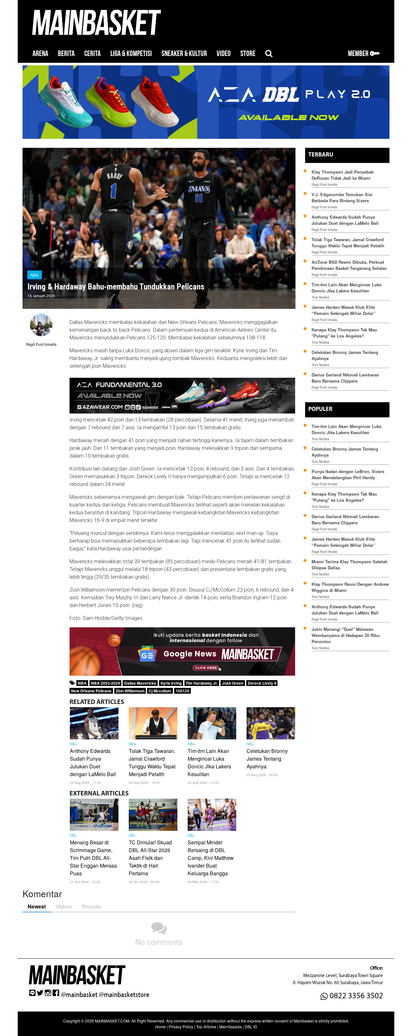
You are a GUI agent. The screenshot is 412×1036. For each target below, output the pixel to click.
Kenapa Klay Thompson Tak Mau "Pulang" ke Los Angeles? (344, 333)
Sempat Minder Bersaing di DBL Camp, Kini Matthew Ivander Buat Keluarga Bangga (211, 858)
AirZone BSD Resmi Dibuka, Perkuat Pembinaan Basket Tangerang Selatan (349, 265)
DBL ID (251, 1026)
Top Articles (206, 1026)
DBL (73, 836)
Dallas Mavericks (140, 683)
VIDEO (224, 53)
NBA (35, 275)
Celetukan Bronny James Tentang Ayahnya (267, 758)
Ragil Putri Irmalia (324, 184)
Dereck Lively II (262, 683)
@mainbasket (79, 995)
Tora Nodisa (320, 297)
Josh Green (232, 683)
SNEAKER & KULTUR (184, 53)
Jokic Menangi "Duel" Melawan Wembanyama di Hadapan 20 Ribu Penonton (346, 635)
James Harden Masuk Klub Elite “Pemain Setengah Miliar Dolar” (344, 310)
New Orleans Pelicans (91, 691)
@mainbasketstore (124, 995)
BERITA (66, 53)
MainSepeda (230, 1026)
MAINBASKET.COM (112, 1020)
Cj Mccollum (160, 691)
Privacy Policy (181, 1026)
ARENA (40, 53)
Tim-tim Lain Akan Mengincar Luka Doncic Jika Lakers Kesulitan (209, 762)
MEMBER (359, 53)
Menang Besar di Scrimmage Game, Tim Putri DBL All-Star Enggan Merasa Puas (93, 858)
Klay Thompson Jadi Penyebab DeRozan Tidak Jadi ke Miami (343, 175)
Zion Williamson (130, 691)
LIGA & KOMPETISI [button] (131, 53)
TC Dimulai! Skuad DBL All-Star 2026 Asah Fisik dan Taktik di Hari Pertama (150, 858)
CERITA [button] (92, 53)
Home (160, 1026)
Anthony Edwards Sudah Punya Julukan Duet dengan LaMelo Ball (93, 762)
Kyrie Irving (171, 683)
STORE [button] (248, 53)
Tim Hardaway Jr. (202, 683)
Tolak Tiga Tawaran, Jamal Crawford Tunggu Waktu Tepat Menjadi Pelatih (152, 762)
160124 (182, 691)
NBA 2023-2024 (105, 683)
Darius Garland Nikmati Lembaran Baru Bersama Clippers (345, 378)
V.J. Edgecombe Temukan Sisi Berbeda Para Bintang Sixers (342, 197)
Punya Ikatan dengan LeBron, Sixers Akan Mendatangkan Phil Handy (348, 474)
